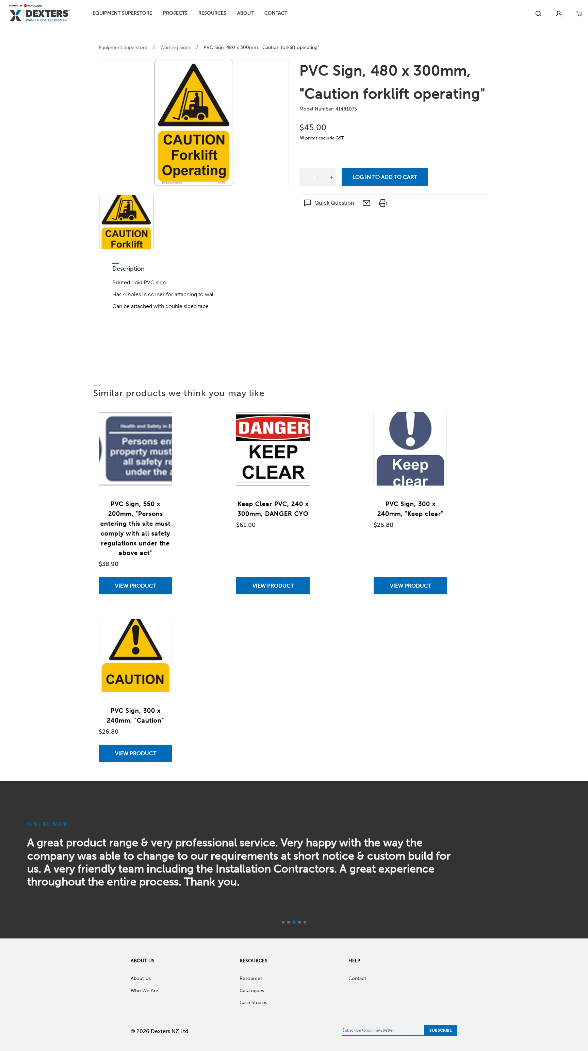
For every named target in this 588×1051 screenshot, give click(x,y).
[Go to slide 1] (283, 922)
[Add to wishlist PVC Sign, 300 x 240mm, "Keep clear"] (435, 424)
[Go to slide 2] (288, 922)
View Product (135, 585)
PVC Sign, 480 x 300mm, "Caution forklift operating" (261, 47)
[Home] (39, 13)
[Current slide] (294, 922)
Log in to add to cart (385, 177)
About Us (142, 961)
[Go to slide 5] (305, 922)
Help (354, 961)
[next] (575, 859)
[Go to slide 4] (299, 922)
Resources (253, 961)
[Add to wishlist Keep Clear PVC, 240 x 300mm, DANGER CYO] (297, 424)
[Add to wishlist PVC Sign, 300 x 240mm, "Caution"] (160, 630)
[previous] (12, 859)
